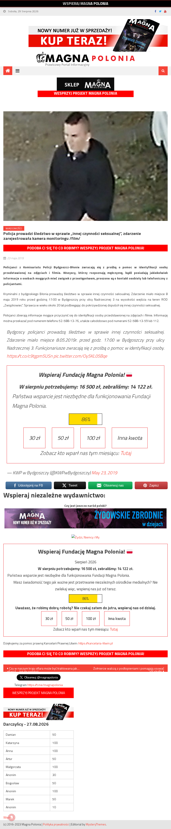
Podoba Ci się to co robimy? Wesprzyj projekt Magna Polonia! (85, 248)
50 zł (62, 438)
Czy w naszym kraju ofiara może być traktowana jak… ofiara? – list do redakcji (43, 669)
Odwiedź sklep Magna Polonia (85, 84)
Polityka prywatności (56, 824)
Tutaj (125, 453)
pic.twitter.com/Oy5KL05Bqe (80, 355)
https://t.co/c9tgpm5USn (30, 355)
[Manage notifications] (11, 817)
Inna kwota (129, 438)
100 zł (93, 438)
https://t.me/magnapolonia (45, 684)
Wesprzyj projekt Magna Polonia (85, 93)
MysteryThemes (96, 824)
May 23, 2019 (104, 472)
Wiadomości (14, 228)
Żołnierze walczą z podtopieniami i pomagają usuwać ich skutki (128, 669)
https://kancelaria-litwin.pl (95, 643)
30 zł (34, 438)
